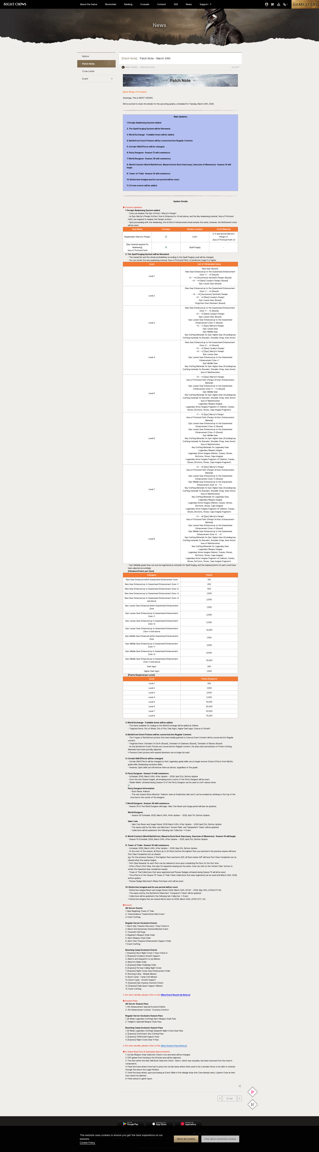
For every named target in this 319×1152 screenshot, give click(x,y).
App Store (159, 1124)
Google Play (130, 1124)
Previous (220, 1098)
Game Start (305, 4)
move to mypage (266, 4)
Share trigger (240, 1086)
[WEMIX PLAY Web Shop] (252, 1092)
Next (240, 1098)
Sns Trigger (278, 4)
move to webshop (272, 4)
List (231, 1098)
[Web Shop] (252, 1104)
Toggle (111, 79)
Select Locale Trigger (285, 4)
